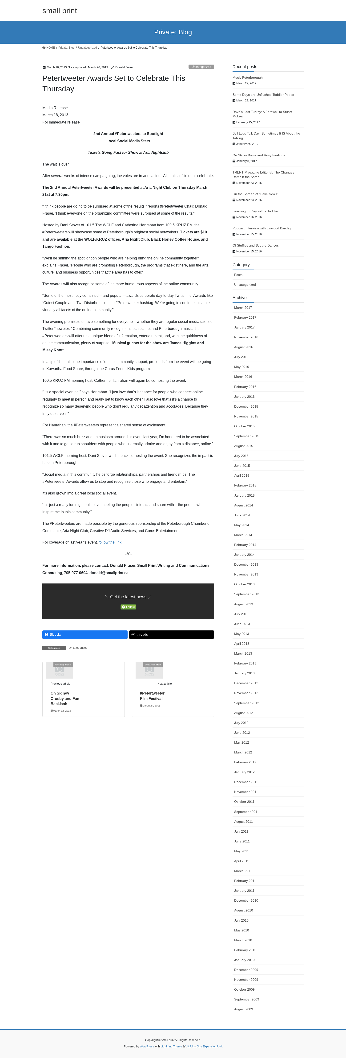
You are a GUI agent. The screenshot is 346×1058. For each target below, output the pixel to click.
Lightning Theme (171, 1046)
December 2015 (246, 406)
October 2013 (244, 584)
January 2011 (244, 890)
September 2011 (246, 812)
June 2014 (242, 515)
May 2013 (241, 634)
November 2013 (246, 574)
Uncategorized (201, 67)
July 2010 (241, 920)
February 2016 (245, 387)
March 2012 (243, 752)
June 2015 (242, 465)
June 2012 (242, 732)
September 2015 (246, 436)
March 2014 (243, 535)
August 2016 (243, 347)
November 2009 (246, 979)
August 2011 (243, 821)
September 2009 (246, 999)
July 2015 (241, 456)
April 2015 (241, 475)
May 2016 (241, 367)
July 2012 (241, 723)
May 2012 (241, 742)
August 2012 (243, 713)
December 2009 (246, 970)
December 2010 (246, 900)
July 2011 (241, 831)
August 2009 (243, 1009)
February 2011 (245, 881)
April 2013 (241, 643)
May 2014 (241, 525)
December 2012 (246, 683)
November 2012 (246, 693)
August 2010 (243, 910)
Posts (238, 275)
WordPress (147, 1046)
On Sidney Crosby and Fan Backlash (65, 698)
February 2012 (245, 762)
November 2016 (246, 337)
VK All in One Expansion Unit (203, 1046)
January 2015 (244, 495)
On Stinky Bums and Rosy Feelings (259, 155)
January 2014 (244, 554)
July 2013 (241, 614)
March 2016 (243, 376)
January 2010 (244, 960)
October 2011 (244, 801)
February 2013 (245, 663)
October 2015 (244, 426)
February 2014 (245, 545)
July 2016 (241, 357)
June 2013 (242, 624)
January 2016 (244, 396)
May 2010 (241, 930)
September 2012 (246, 703)
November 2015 (246, 416)
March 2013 (243, 653)
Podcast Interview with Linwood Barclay (262, 228)
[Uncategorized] (59, 670)
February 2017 (245, 317)
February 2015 (245, 485)
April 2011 (241, 861)
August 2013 (243, 604)
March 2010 (243, 940)
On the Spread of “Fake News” (255, 194)
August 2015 (243, 446)
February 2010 (245, 950)
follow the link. (110, 542)
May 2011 (241, 851)
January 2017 (244, 327)
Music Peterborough (248, 77)
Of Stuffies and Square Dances (256, 245)
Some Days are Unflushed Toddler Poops (263, 95)
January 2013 (244, 673)
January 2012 (244, 772)
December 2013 (246, 564)
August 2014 (243, 505)
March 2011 (243, 871)
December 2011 (246, 782)
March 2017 (243, 307)
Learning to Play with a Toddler (255, 211)
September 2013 (246, 594)
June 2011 (242, 841)
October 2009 (244, 989)
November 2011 (246, 792)
